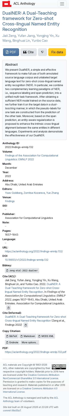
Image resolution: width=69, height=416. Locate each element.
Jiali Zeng (9, 36)
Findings (10, 201)
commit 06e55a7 (12, 410)
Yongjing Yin (45, 36)
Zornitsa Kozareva (34, 192)
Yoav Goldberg (13, 192)
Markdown (29, 336)
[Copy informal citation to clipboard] (25, 325)
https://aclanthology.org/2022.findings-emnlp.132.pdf (35, 352)
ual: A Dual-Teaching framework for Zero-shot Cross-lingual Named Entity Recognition (31, 21)
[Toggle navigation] (62, 4)
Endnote (13, 342)
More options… (30, 342)
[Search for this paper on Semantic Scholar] (42, 52)
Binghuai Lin (21, 40)
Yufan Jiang (26, 36)
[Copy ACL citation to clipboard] (8, 307)
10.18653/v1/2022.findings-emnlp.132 (26, 259)
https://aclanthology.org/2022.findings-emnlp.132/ (34, 251)
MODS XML (48, 336)
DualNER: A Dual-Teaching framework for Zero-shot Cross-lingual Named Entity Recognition (32, 287)
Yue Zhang (52, 192)
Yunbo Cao (40, 40)
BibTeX (13, 336)
